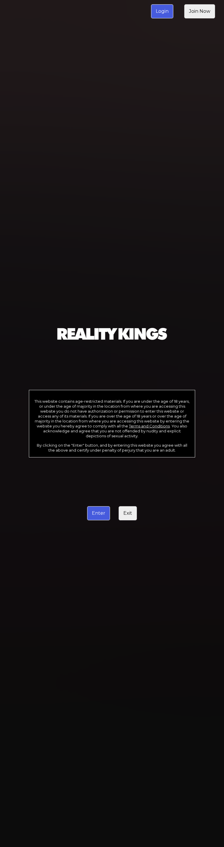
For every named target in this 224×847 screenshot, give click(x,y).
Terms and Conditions (149, 426)
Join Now (199, 11)
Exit (127, 513)
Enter (98, 513)
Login (162, 11)
